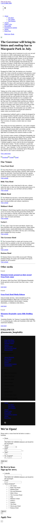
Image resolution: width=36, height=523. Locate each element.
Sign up (3, 511)
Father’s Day (8, 24)
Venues (6, 22)
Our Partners (12, 21)
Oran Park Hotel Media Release (13, 294)
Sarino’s (6, 345)
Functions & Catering (10, 27)
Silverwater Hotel (15, 506)
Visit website (4, 178)
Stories (6, 29)
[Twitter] (11, 157)
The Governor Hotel (10, 348)
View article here (6, 153)
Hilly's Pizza (14, 493)
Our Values (11, 19)
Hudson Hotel (8, 350)
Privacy (6, 362)
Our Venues (7, 359)
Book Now (7, 31)
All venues (13, 486)
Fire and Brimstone (16, 491)
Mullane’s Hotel (9, 343)
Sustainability (8, 365)
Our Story (11, 17)
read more (4, 287)
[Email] (16, 157)
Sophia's (12, 502)
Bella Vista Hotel (9, 341)
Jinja (11, 497)
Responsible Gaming (10, 364)
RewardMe (7, 26)
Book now (7, 34)
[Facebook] (4, 157)
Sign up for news (6, 1)
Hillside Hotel (8, 346)
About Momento (9, 357)
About (6, 16)
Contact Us (7, 360)
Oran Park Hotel (9, 340)
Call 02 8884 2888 (6, 3)
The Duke (13, 504)
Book (12, 34)
